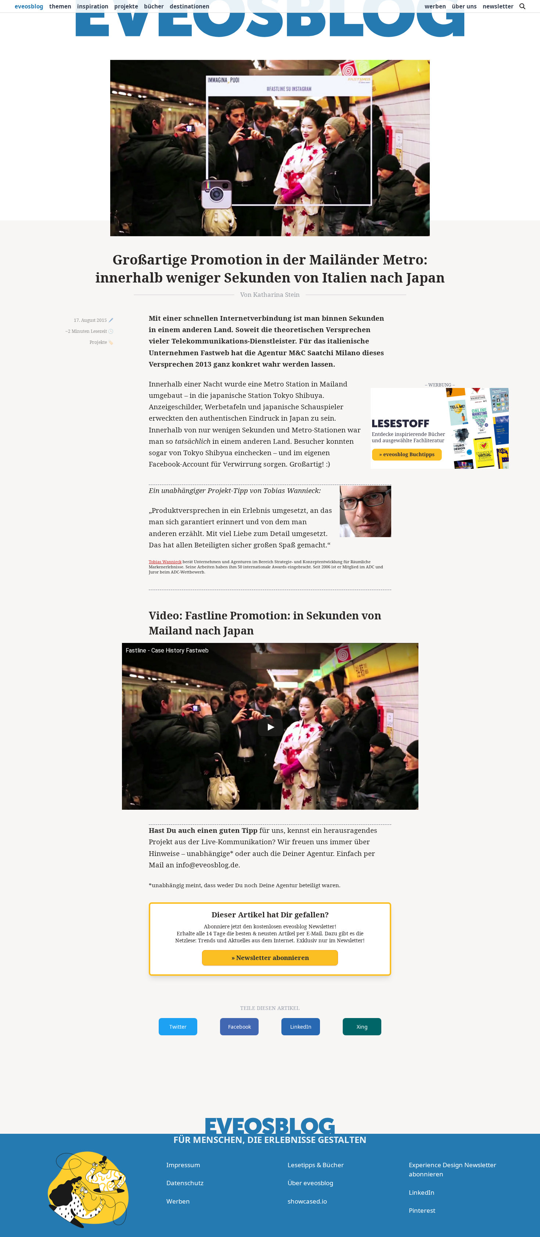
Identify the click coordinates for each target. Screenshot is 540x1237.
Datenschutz (185, 1183)
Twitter (178, 1026)
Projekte (126, 6)
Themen (60, 6)
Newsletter (498, 6)
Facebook (239, 1026)
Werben (435, 6)
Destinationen (189, 6)
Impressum (183, 1165)
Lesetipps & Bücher (316, 1165)
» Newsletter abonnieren (270, 957)
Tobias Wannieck (165, 561)
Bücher (154, 6)
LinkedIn (301, 1026)
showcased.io (307, 1201)
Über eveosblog (310, 1183)
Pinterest (422, 1210)
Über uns (464, 6)
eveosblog (29, 6)
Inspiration (92, 6)
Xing (362, 1026)
